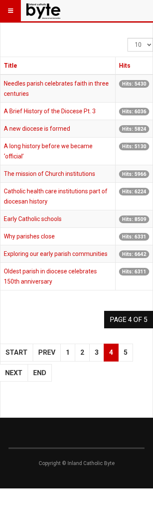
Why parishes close (29, 236)
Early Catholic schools (33, 218)
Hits (124, 65)
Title (10, 65)
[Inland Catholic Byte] (43, 10)
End (39, 373)
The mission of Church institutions (49, 173)
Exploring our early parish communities (56, 253)
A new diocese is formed (37, 128)
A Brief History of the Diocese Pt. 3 (50, 111)
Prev (46, 352)
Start (17, 352)
